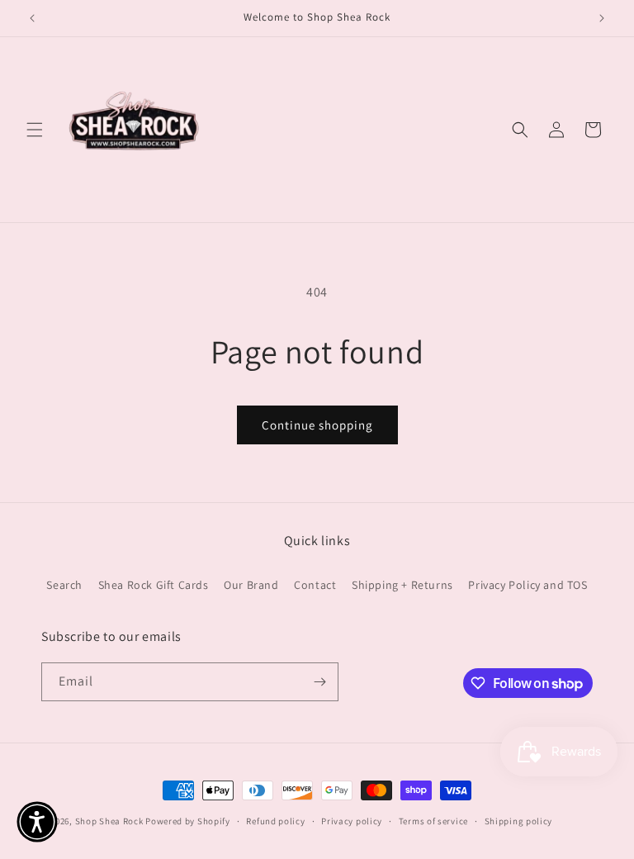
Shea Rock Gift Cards (153, 584)
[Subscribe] (319, 681)
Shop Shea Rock (109, 821)
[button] (35, 130)
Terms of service (433, 821)
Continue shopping (317, 425)
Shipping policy (519, 821)
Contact (315, 584)
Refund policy (275, 821)
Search (64, 584)
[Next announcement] (602, 18)
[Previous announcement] (32, 18)
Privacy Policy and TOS (527, 584)
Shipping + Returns (402, 584)
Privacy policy (351, 821)
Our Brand (251, 584)
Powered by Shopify (187, 821)
